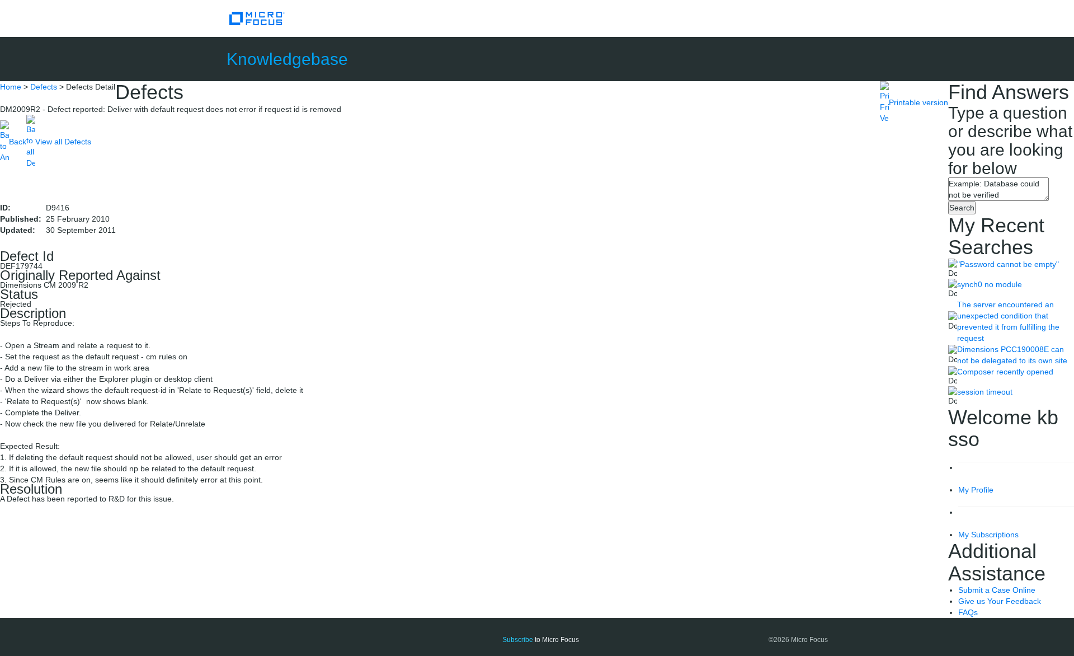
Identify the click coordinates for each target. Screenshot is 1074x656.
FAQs (968, 612)
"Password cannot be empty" (1008, 264)
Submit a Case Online (996, 589)
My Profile (975, 489)
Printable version (918, 102)
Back (17, 141)
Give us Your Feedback (999, 601)
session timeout (984, 391)
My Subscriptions (988, 534)
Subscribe (517, 640)
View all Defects (63, 141)
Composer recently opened (1005, 371)
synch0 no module (989, 284)
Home (10, 86)
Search (961, 207)
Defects (43, 86)
